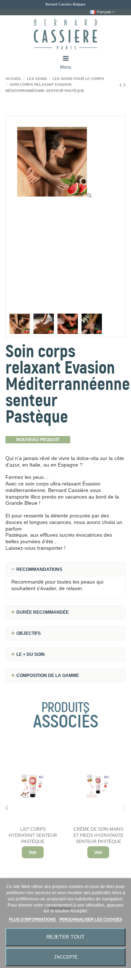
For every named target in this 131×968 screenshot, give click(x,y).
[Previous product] (121, 85)
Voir (33, 852)
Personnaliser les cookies (90, 919)
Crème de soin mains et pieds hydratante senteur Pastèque (98, 835)
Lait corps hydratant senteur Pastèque (33, 835)
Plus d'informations (33, 919)
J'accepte (66, 957)
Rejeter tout (65, 937)
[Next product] (124, 85)
